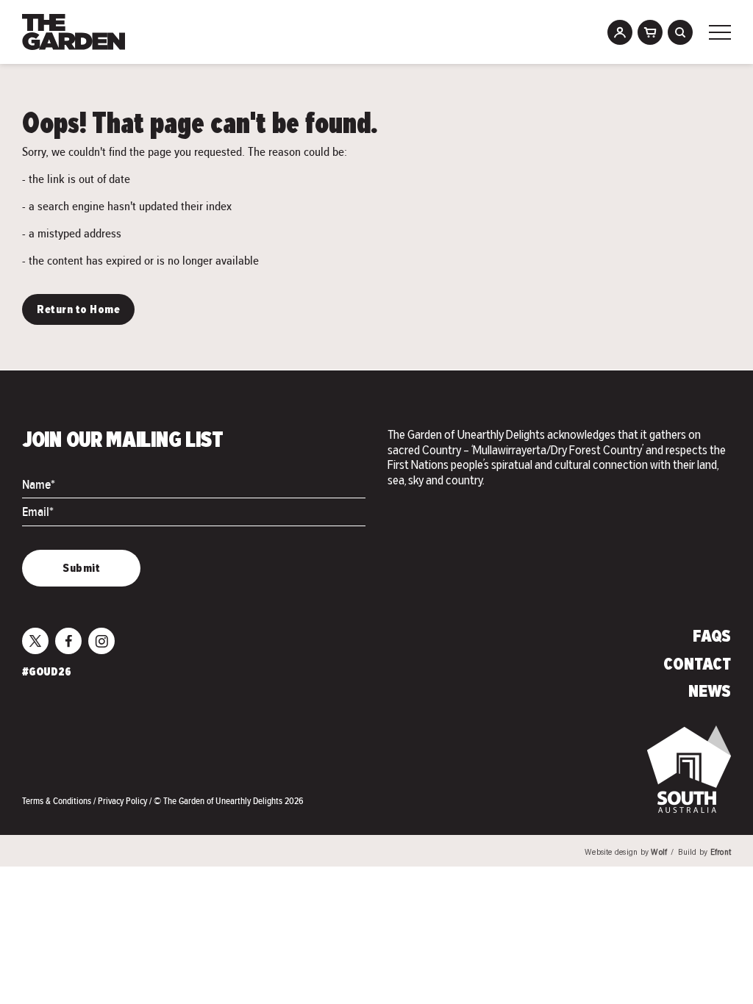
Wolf (659, 853)
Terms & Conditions (57, 801)
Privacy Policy (123, 801)
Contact (697, 665)
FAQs (712, 637)
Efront (720, 853)
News (709, 692)
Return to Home (78, 310)
